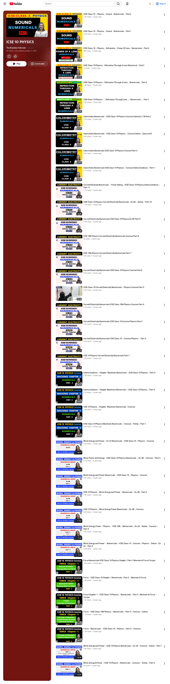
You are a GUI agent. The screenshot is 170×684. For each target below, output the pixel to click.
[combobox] (79, 3)
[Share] (15, 56)
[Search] (118, 3)
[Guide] (4, 3)
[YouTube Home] (15, 3)
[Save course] (9, 56)
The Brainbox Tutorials (16, 48)
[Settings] (150, 3)
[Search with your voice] (127, 3)
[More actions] (164, 14)
